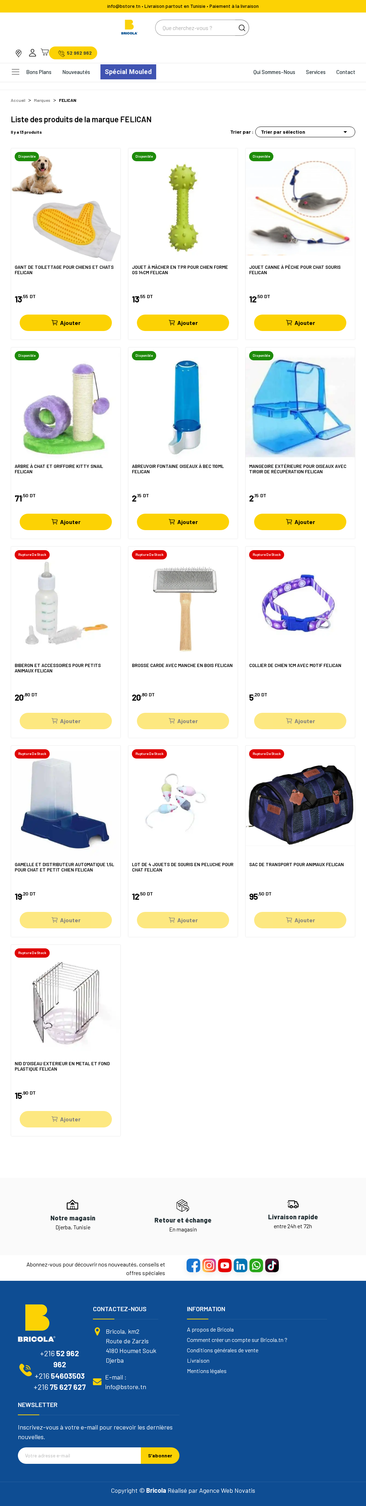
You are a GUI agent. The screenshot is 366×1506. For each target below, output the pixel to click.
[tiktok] (271, 1265)
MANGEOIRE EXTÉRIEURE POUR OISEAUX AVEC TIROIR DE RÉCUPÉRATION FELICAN (297, 469)
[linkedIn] (240, 1265)
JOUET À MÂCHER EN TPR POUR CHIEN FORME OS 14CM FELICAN (180, 270)
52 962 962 (79, 52)
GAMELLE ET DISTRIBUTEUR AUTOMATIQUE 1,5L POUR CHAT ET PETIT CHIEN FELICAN (64, 867)
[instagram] (208, 1265)
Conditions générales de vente (222, 1350)
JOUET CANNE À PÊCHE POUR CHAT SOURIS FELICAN (295, 270)
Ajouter (70, 322)
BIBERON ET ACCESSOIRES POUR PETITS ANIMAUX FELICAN (58, 668)
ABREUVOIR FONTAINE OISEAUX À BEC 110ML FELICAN (178, 469)
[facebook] (193, 1265)
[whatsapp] (255, 1265)
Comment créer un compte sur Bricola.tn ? (237, 1340)
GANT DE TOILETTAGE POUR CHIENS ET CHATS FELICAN (64, 270)
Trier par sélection (305, 132)
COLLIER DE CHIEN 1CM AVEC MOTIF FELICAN (295, 665)
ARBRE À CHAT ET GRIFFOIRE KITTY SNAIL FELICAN (59, 469)
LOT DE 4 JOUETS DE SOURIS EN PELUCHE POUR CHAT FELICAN (182, 867)
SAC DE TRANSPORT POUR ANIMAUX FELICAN (296, 864)
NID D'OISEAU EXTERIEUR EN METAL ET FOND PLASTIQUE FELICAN (62, 1066)
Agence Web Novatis (227, 1490)
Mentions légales (207, 1371)
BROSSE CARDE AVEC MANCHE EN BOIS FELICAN (182, 665)
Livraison (198, 1360)
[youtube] (224, 1265)
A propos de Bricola (210, 1329)
